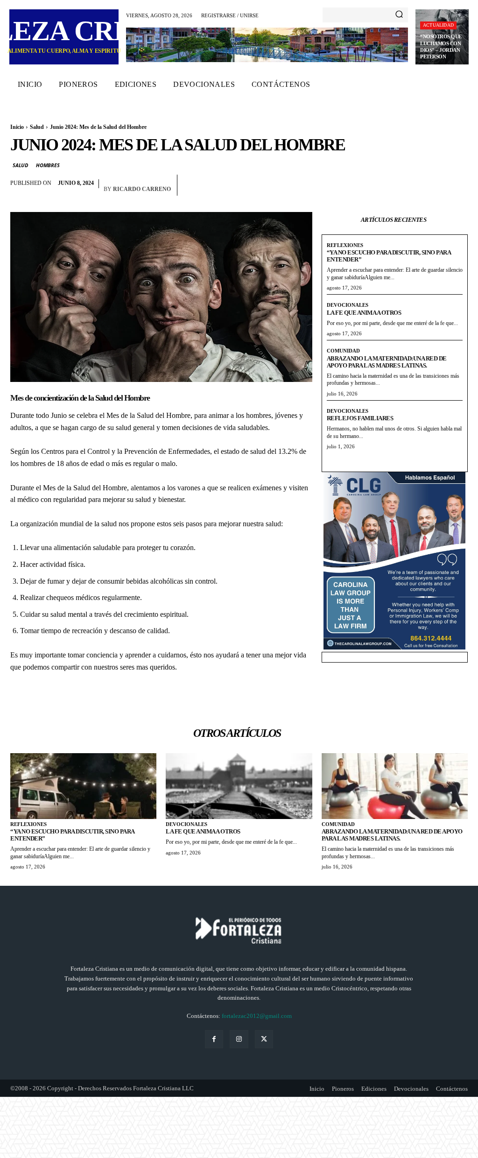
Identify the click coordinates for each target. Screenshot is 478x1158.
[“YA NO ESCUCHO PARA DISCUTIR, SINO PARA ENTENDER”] (83, 786)
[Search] (399, 14)
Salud (37, 127)
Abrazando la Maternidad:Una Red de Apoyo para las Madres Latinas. (387, 362)
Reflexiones (345, 245)
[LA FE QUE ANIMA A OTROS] (239, 786)
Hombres (48, 165)
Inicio (17, 127)
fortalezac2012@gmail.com (257, 1015)
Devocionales (347, 305)
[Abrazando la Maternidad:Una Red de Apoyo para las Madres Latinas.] (395, 786)
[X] (458, 185)
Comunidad (343, 350)
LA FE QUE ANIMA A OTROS (364, 312)
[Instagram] (239, 1039)
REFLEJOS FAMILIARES (360, 418)
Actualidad (438, 25)
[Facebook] (437, 185)
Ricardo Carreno (142, 189)
